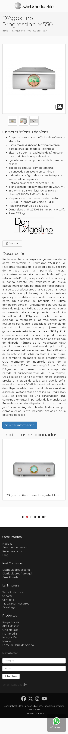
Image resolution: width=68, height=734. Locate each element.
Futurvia (40, 713)
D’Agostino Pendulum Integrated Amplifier (36, 495)
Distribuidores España (16, 569)
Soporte (7, 596)
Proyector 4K (10, 622)
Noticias (7, 543)
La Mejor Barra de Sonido (18, 645)
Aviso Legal (9, 607)
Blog (5, 555)
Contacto (8, 599)
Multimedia (9, 633)
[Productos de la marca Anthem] (34, 517)
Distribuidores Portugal (17, 573)
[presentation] (4, 470)
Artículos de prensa (14, 547)
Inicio (5, 30)
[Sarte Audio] (34, 6)
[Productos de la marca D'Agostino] (34, 226)
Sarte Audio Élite (13, 592)
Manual (13, 243)
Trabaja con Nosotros (15, 603)
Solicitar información (19, 425)
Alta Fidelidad (11, 626)
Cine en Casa (10, 629)
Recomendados (12, 551)
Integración (9, 637)
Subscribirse (11, 676)
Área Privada (10, 577)
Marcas (6, 641)
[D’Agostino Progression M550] (34, 78)
